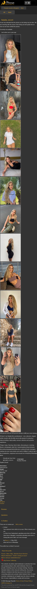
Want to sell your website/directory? (11, 557)
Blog (11, 553)
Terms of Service (11, 587)
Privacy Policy (28, 581)
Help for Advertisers (6, 555)
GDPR (3, 583)
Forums (3, 553)
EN (26, 3)
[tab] (18, 509)
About (8, 553)
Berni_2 (7, 540)
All (4, 12)
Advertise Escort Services (21, 553)
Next (9, 12)
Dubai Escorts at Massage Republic (8, 3)
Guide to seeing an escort (20, 555)
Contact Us (9, 583)
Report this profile (7, 550)
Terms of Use (19, 581)
